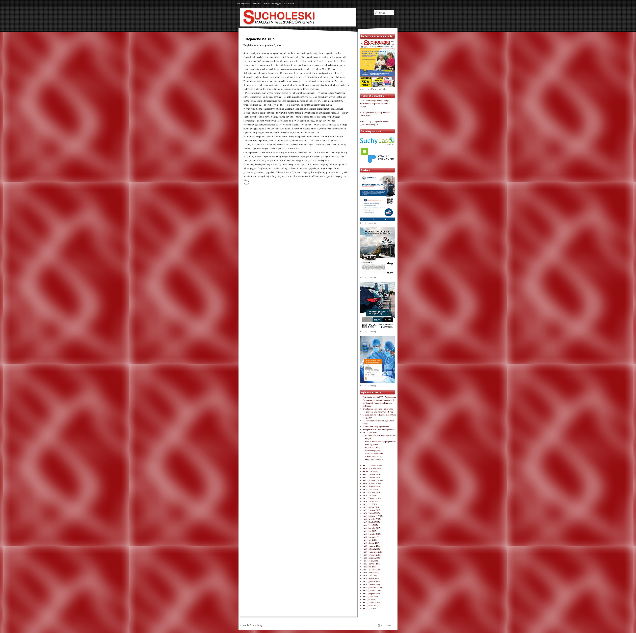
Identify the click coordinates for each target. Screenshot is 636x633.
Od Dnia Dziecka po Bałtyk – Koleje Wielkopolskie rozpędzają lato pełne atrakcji (374, 103)
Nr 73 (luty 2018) (370, 504)
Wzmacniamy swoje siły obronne (376, 426)
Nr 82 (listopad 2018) (371, 477)
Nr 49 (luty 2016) (370, 575)
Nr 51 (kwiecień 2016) (372, 569)
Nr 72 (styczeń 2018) (371, 507)
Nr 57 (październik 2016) (373, 551)
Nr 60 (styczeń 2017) (371, 542)
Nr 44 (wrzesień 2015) (372, 590)
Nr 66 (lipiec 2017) (370, 525)
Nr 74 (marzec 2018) (371, 501)
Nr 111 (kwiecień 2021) (372, 465)
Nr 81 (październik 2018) (373, 480)
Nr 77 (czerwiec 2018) (371, 492)
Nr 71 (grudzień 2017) (371, 510)
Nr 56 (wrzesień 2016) (372, 554)
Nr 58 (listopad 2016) (371, 548)
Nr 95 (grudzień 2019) (371, 474)
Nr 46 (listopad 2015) (371, 584)
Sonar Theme (386, 625)
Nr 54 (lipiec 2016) (370, 560)
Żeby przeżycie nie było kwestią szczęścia (379, 429)
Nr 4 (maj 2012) (369, 599)
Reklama (257, 3)
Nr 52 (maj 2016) (369, 566)
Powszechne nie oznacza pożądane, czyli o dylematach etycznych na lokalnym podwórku (378, 402)
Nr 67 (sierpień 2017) (371, 522)
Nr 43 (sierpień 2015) (371, 593)
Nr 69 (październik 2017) (373, 516)
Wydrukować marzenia (374, 453)
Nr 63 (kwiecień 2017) (372, 534)
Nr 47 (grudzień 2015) (371, 581)
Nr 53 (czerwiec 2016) (371, 563)
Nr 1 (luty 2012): (369, 608)
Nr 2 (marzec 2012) (370, 605)
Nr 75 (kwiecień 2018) (372, 498)
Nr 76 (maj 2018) (369, 495)
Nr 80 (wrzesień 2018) (372, 483)
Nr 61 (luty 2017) (370, 539)
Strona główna (243, 3)
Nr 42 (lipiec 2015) (370, 596)
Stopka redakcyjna (272, 3)
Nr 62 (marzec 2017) (371, 537)
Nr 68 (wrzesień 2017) (372, 519)
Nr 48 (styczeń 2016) (371, 578)
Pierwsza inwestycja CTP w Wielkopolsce (379, 396)
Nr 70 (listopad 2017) (371, 513)
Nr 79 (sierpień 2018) (371, 486)
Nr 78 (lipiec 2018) (370, 489)
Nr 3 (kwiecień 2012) (371, 602)
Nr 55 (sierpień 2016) (371, 557)
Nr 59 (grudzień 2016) (371, 545)
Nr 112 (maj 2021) (370, 432)
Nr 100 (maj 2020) (370, 471)
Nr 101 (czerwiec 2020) (372, 468)
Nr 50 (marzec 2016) (371, 572)
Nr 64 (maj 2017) (369, 531)
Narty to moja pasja (372, 450)
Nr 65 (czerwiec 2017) (371, 528)
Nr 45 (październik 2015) (373, 587)
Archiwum (289, 3)
